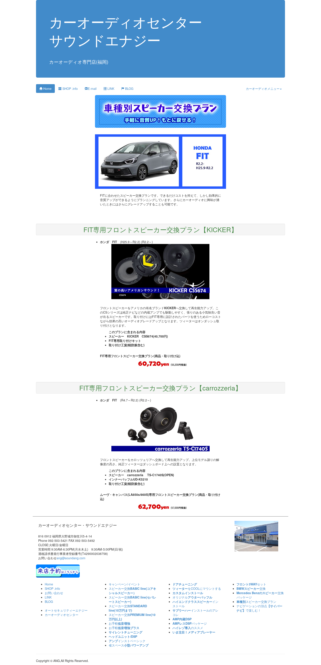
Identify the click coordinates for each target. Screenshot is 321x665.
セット (251, 584)
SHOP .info (70, 88)
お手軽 (119, 623)
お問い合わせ (54, 593)
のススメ (188, 628)
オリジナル (192, 597)
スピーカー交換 (132, 590)
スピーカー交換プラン (256, 601)
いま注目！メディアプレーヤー (194, 632)
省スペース (128, 645)
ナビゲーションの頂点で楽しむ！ (259, 608)
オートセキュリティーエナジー (66, 610)
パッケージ (190, 623)
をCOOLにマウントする (197, 588)
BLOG (128, 88)
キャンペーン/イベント (124, 584)
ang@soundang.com (71, 558)
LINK (110, 88)
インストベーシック (127, 641)
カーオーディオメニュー (263, 88)
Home (47, 88)
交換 (251, 588)
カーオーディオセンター (61, 614)
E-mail (92, 88)
